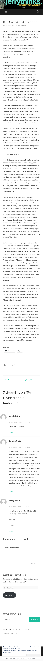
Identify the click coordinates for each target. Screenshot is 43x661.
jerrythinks (22, 26)
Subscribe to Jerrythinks (14, 575)
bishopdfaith (14, 500)
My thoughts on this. (31, 380)
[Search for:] (21, 619)
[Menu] (6, 12)
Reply (11, 432)
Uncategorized (12, 365)
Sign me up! (9, 595)
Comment (32, 563)
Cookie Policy (7, 652)
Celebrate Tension (10, 380)
